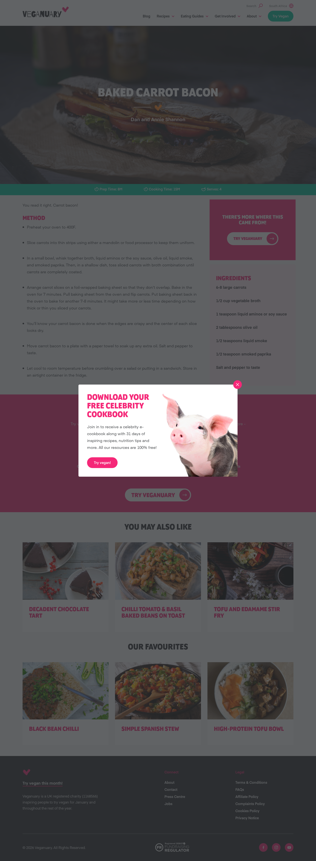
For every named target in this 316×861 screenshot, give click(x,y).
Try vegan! (102, 462)
